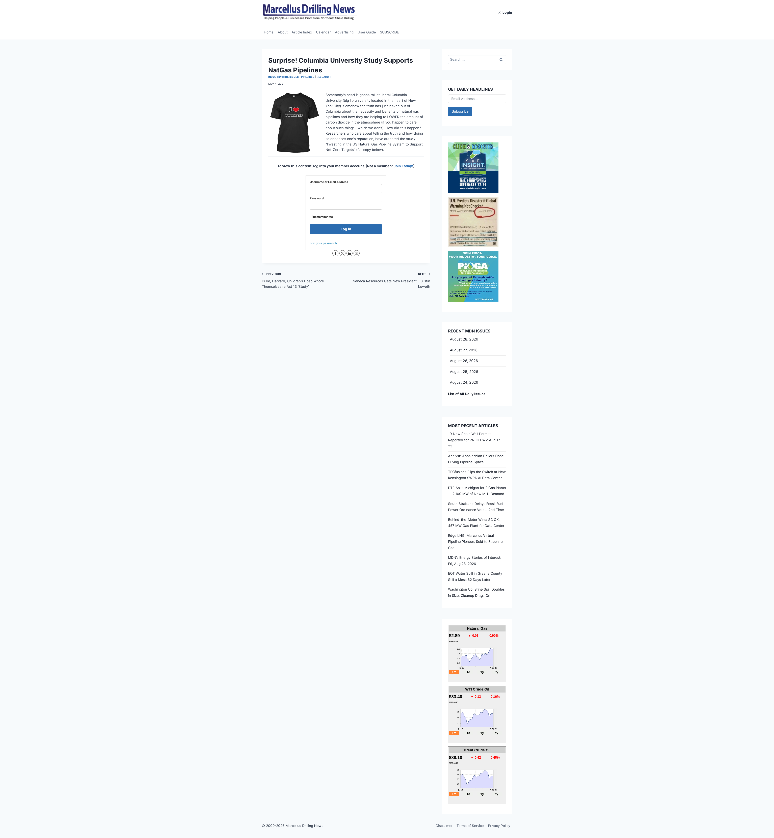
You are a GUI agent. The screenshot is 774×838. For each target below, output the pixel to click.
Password (317, 198)
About (283, 32)
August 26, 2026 (464, 361)
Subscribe (460, 111)
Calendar (323, 32)
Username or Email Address (329, 182)
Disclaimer (444, 826)
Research (324, 76)
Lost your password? (323, 243)
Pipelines (307, 76)
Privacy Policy (499, 826)
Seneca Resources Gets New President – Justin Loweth (391, 280)
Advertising (344, 32)
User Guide (367, 32)
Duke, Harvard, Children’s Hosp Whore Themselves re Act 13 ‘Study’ (293, 280)
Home (269, 32)
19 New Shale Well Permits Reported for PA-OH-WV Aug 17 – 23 (475, 440)
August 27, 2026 (464, 350)
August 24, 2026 (464, 382)
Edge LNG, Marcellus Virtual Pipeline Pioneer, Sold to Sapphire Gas (475, 542)
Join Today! (403, 166)
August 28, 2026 (464, 339)
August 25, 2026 (464, 372)
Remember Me (322, 216)
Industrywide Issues (283, 76)
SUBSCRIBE (389, 32)
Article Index (302, 32)
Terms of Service (470, 826)
